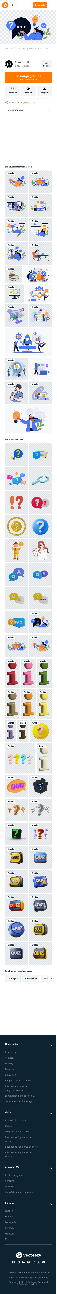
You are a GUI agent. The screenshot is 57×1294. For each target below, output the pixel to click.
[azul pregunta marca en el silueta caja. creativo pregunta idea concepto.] (16, 1256)
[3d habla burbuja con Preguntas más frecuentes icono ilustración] (16, 951)
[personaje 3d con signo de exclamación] (16, 832)
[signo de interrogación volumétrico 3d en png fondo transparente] (16, 1280)
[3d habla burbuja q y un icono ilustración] (16, 879)
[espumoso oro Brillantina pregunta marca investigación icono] (16, 784)
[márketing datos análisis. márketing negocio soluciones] (16, 507)
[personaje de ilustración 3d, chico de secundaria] (37, 344)
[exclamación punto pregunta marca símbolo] (16, 736)
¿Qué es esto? (29, 102)
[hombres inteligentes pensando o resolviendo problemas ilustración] (16, 554)
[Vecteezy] (5, 5)
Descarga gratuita (28, 77)
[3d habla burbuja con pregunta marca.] (16, 688)
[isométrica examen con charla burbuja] (32, 1224)
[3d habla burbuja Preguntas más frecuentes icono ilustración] (16, 760)
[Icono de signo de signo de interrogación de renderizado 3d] (16, 1169)
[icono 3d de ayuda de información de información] (36, 1050)
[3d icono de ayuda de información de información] (12, 1081)
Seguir (46, 65)
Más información (16, 108)
